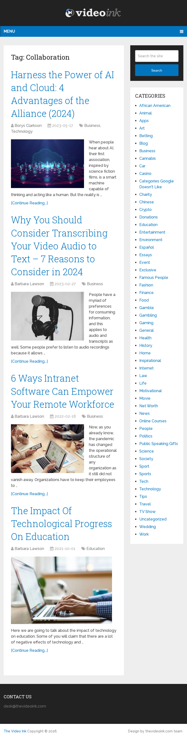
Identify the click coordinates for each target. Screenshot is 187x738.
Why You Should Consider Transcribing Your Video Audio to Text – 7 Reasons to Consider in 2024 (59, 246)
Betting (146, 135)
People (146, 428)
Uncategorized (153, 519)
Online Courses (153, 421)
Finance (146, 292)
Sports (145, 474)
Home (145, 353)
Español (146, 247)
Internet (146, 368)
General (146, 330)
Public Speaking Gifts (158, 443)
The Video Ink (15, 731)
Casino (145, 173)
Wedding (147, 526)
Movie (144, 398)
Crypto (145, 209)
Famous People (153, 277)
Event (144, 262)
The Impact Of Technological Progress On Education (61, 523)
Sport (144, 466)
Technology (22, 131)
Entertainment (152, 232)
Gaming (146, 323)
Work (144, 534)
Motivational (150, 390)
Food (144, 300)
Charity (145, 194)
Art (142, 128)
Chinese (146, 202)
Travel (145, 504)
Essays (145, 255)
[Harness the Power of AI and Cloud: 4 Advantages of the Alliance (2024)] (47, 163)
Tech (143, 481)
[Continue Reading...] (29, 203)
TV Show (147, 511)
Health (145, 338)
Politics (145, 436)
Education (95, 548)
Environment (150, 239)
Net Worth (148, 406)
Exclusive (147, 270)
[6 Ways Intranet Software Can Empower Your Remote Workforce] (47, 448)
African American (154, 105)
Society (146, 458)
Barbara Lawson (29, 284)
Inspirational (150, 360)
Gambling (148, 315)
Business (92, 125)
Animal (145, 113)
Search (156, 70)
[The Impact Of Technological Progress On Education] (61, 590)
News (144, 413)
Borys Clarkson (28, 125)
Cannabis (147, 158)
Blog (143, 143)
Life (143, 383)
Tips (143, 496)
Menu (9, 31)
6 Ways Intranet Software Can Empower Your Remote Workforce (62, 391)
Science (146, 451)
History (145, 345)
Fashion (146, 285)
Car (142, 166)
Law (143, 375)
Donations (148, 217)
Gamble (146, 307)
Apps (144, 120)
